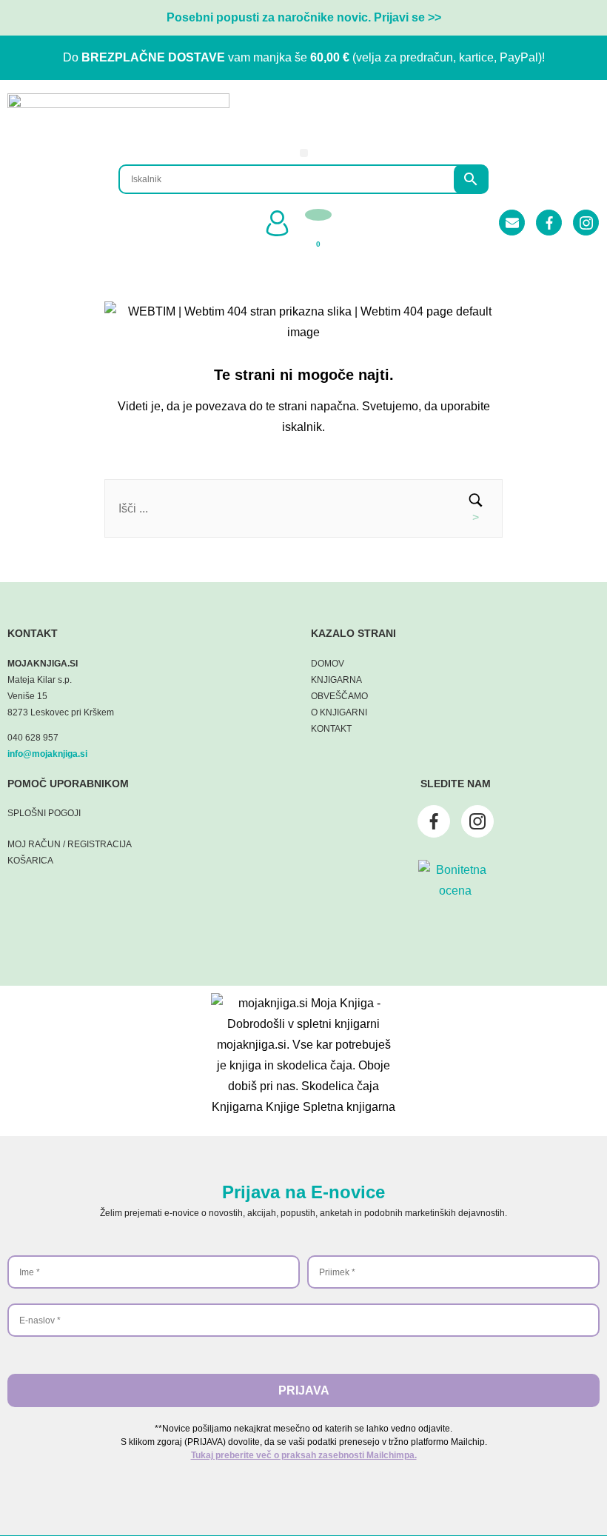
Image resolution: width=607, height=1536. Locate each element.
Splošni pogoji (44, 813)
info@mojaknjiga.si (47, 754)
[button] (304, 153)
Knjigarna (336, 680)
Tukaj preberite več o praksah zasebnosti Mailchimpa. (304, 1455)
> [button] (475, 517)
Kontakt (331, 729)
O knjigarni (339, 712)
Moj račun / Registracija (69, 844)
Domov (327, 663)
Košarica (30, 860)
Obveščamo (339, 696)
